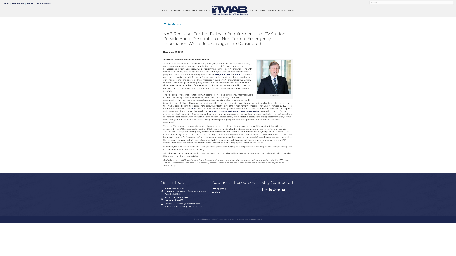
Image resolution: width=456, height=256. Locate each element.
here (217, 74)
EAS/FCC (216, 192)
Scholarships (286, 11)
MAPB (30, 4)
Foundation (18, 4)
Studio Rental (44, 4)
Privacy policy (219, 188)
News (262, 11)
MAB (6, 4)
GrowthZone (256, 219)
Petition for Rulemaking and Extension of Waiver (235, 111)
